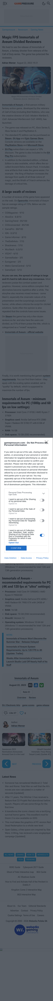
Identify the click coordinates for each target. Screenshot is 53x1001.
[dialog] (26, 500)
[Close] (47, 443)
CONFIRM (16, 548)
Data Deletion (11, 558)
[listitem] (26, 493)
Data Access (26, 558)
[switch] (42, 500)
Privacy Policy (42, 558)
